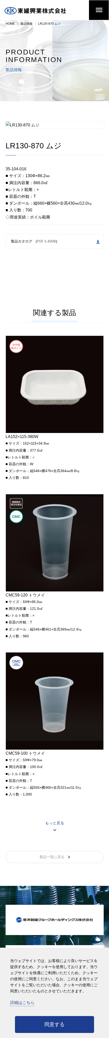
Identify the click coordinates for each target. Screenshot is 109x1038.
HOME (10, 23)
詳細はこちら (22, 1002)
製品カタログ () (34, 241)
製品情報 (26, 23)
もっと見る (54, 823)
